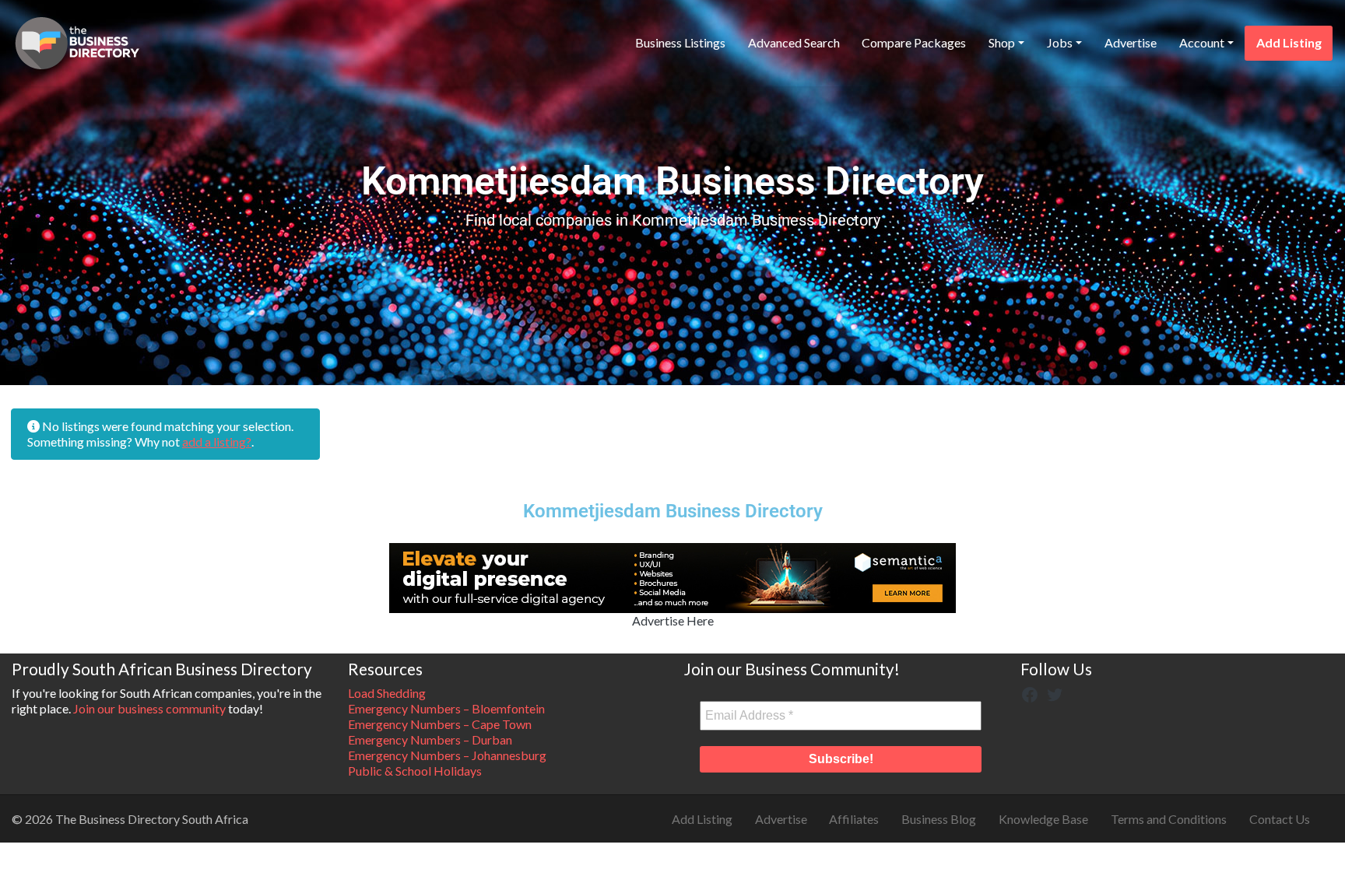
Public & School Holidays (415, 770)
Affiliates (854, 818)
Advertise (1130, 42)
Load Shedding (387, 692)
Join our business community (149, 708)
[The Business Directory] (77, 40)
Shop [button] (1002, 42)
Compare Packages (914, 42)
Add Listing (1289, 42)
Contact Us (1279, 818)
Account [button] (1201, 42)
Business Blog (938, 818)
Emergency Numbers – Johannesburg (447, 755)
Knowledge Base (1043, 818)
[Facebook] (1029, 692)
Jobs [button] (1060, 42)
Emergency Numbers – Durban (430, 739)
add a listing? (216, 441)
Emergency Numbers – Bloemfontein (446, 708)
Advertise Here (673, 620)
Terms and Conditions (1169, 818)
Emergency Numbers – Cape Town (440, 724)
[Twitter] (1054, 692)
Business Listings (680, 42)
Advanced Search (794, 42)
